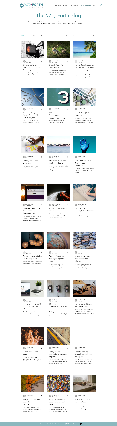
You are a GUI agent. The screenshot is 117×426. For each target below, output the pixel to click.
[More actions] (42, 61)
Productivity (60, 35)
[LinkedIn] (81, 423)
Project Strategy (83, 35)
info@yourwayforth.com (72, 423)
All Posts (23, 35)
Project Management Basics (37, 35)
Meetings (50, 35)
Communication (70, 35)
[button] (100, 5)
